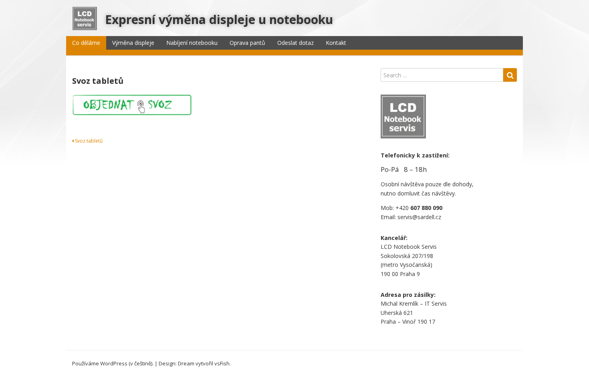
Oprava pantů (247, 42)
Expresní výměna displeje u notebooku (219, 19)
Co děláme (86, 42)
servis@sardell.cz (419, 217)
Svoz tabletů (88, 140)
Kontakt (336, 42)
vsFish (222, 363)
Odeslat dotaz (295, 42)
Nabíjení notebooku (192, 42)
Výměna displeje (133, 42)
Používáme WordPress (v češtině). (112, 363)
